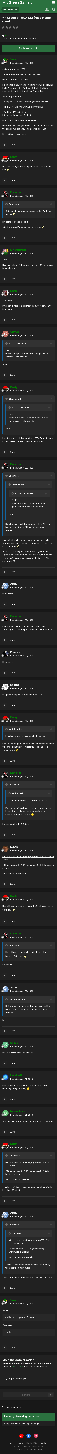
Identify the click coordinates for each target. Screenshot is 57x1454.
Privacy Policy (16, 1443)
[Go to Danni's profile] (5, 293)
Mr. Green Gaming (17, 2)
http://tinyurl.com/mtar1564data (17, 115)
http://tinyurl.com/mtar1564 (32, 107)
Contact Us (31, 1443)
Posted (21, 63)
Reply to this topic (28, 48)
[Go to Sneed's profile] (5, 1045)
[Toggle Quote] (6, 204)
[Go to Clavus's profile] (5, 334)
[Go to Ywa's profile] (5, 61)
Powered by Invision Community (28, 1449)
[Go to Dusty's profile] (5, 159)
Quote (12, 144)
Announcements (28, 38)
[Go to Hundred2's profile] (5, 1077)
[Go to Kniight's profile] (5, 687)
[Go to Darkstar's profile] (5, 194)
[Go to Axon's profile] (5, 586)
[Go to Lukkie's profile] (5, 849)
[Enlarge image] (7, 169)
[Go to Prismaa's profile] (5, 654)
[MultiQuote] (4, 145)
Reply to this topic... (18, 1378)
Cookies (44, 1443)
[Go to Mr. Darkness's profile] (5, 252)
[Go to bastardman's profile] (5, 1113)
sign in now (17, 1366)
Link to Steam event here (14, 134)
